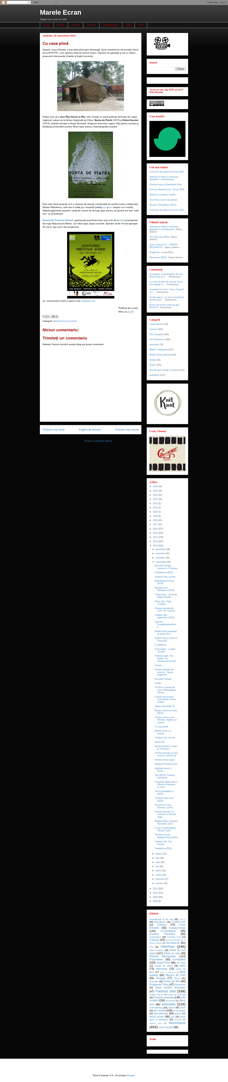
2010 (155, 893)
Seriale (152, 360)
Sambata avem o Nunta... (163, 769)
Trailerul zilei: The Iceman (163, 842)
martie (159, 875)
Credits (158, 683)
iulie (158, 858)
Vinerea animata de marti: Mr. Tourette (165, 609)
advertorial (170, 1001)
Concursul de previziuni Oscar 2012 (166, 171)
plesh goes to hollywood (167, 1018)
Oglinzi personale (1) (165, 706)
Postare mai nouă (53, 429)
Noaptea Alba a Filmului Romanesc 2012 (166, 822)
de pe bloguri (179, 1010)
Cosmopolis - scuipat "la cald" (165, 650)
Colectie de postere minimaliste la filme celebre (165, 699)
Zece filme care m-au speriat (163, 200)
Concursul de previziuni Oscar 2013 (166, 210)
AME (128, 25)
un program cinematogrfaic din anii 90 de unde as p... (166, 275)
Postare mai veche (127, 429)
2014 (155, 537)
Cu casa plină (161, 726)
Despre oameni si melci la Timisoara (166, 747)
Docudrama (173, 942)
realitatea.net (88, 300)
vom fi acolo (166, 1027)
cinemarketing (156, 1007)
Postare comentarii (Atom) (98, 441)
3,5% (141, 25)
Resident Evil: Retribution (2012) (164, 589)
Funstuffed (179, 959)
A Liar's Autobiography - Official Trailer (166, 829)
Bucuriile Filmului (163, 679)
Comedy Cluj (173, 937)
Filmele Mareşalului (162, 956)
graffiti (178, 1013)
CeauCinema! (155, 324)
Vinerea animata (163, 997)
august (159, 853)
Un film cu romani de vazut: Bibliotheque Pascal (165, 690)
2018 (155, 520)
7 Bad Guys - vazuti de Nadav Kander (166, 595)
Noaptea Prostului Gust (166, 764)
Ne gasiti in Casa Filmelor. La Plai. (164, 806)
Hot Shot (181, 963)
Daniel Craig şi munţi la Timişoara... (166, 639)
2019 (155, 516)
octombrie (161, 557)
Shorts (152, 365)
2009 (155, 897)
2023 (155, 499)
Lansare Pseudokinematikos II (165, 624)
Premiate (153, 981)
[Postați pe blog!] (47, 316)
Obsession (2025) (157, 257)
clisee (182, 1007)
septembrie (161, 562)
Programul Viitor (159, 984)
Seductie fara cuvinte (165, 576)
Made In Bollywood (168, 972)
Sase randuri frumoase (170, 987)
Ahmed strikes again (165, 760)
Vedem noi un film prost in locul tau (167, 994)
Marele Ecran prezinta (65, 321)
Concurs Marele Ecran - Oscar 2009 (166, 189)
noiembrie (161, 553)
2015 (155, 533)
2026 (155, 486)
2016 (155, 529)
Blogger (131, 1075)
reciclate (178, 1020)
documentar (161, 1013)
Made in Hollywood (158, 349)
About (60, 25)
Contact (91, 25)
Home (47, 25)
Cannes (161, 924)
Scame (158, 665)
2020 (155, 512)
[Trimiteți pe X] (50, 316)
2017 (155, 524)
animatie (168, 1004)
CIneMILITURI (178, 922)
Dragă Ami (154, 252)
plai (172, 1017)
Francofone (156, 959)
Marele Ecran (60, 12)
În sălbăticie (160, 645)
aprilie (159, 870)
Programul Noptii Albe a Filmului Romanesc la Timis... (166, 784)
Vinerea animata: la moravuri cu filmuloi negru (165, 814)
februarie (160, 879)
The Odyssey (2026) (159, 237)
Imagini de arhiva (164, 966)
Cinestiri (153, 329)
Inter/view (154, 344)
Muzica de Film (175, 975)
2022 (155, 503)
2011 (155, 888)
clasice (171, 1007)
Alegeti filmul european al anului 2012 (166, 632)
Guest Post (163, 962)
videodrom (154, 375)
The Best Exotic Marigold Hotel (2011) (166, 836)
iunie (158, 862)
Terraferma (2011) (163, 848)
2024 (155, 495)
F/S (151, 947)
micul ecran (156, 1016)
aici (104, 207)
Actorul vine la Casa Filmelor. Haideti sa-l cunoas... (166, 720)
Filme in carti (172, 953)
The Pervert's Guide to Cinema (164, 370)
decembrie (161, 549)
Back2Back (159, 922)
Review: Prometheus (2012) (162, 205)
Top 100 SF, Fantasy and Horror (165, 776)
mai (158, 866)
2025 (155, 491)
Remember (180, 984)
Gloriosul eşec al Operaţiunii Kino (165, 184)
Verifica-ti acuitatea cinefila (162, 194)
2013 (155, 541)
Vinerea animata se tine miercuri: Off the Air (166, 754)
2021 (155, 507)
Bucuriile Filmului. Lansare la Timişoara (166, 566)
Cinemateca (155, 937)
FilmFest (168, 946)
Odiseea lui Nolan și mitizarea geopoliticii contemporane (163, 178)
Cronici (75, 25)
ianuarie (160, 883)
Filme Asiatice (156, 950)
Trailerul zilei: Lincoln (165, 737)
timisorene (177, 1023)
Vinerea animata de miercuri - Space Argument (164, 672)
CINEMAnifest (111, 25)
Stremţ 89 (159, 742)
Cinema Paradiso (162, 934)
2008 (155, 901)
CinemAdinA (168, 931)
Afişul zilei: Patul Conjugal (163, 602)
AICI (121, 220)
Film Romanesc (157, 339)
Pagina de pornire (90, 429)
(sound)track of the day (161, 919)
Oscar (177, 978)
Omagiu (160, 978)
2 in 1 (182, 919)
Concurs (154, 939)
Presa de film (172, 981)
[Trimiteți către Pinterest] (56, 316)
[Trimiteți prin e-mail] (44, 316)
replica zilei (155, 1023)
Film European (156, 334)
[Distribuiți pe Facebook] (53, 316)
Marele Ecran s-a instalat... (163, 732)
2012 (155, 545)
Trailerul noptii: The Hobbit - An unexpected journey (165, 658)
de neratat (160, 1010)
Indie (182, 965)
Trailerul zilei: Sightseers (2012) (164, 616)
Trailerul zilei (165, 991)
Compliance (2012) (164, 572)
